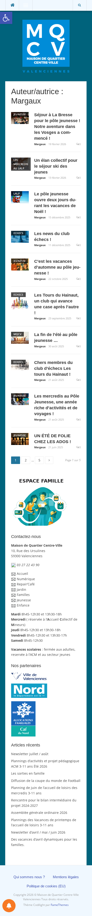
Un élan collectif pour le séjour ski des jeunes (55, 166)
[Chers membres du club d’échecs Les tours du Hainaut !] (20, 364)
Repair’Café (26, 584)
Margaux (40, 144)
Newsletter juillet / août (29, 754)
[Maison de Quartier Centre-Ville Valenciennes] (46, 45)
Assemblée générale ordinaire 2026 (39, 812)
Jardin (21, 589)
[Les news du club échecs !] (20, 236)
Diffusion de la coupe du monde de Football (45, 780)
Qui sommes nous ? (29, 877)
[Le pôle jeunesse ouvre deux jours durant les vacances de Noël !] (20, 196)
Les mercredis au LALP (20, 164)
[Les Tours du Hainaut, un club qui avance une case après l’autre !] (20, 300)
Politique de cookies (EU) (46, 886)
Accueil (22, 573)
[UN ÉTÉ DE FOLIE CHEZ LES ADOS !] (20, 438)
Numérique (26, 579)
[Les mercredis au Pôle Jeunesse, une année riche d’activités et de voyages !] (20, 399)
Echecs (18, 233)
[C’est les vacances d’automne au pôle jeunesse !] (20, 264)
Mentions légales (66, 877)
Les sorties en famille (28, 773)
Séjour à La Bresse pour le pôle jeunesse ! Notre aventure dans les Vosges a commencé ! (57, 126)
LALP (16, 193)
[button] (6, 18)
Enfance (23, 605)
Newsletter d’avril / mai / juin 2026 (38, 832)
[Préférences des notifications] (9, 905)
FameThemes (60, 905)
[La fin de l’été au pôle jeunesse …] (20, 337)
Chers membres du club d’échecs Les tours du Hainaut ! (53, 368)
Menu (23, 5)
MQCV (17, 334)
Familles (23, 594)
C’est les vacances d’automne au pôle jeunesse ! (57, 267)
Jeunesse (19, 114)
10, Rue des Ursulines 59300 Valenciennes (36, 550)
